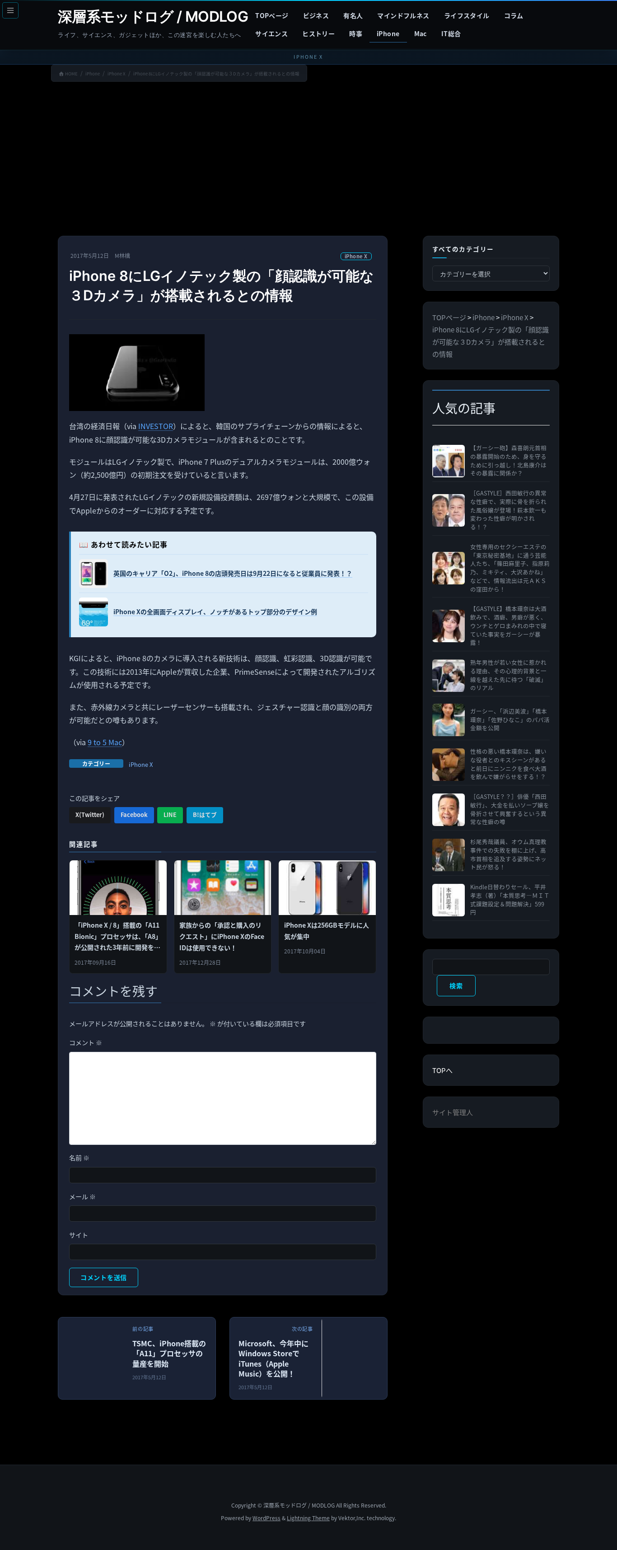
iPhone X (356, 256)
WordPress (266, 1518)
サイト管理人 (452, 1112)
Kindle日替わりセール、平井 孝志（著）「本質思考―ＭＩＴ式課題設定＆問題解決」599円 (510, 899)
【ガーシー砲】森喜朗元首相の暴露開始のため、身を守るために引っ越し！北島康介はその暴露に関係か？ (508, 460)
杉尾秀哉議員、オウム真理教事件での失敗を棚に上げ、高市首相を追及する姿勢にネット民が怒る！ (508, 854)
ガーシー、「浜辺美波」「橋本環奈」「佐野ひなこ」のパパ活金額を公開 (510, 720)
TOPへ (442, 1070)
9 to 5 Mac (105, 742)
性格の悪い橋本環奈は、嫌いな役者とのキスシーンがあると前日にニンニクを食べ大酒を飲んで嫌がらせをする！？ (508, 764)
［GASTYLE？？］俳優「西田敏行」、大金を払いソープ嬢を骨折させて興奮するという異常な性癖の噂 (509, 809)
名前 (79, 1157)
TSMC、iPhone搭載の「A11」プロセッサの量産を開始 (169, 1353)
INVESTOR (155, 425)
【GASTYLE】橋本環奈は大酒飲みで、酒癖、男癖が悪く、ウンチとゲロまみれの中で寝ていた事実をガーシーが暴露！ (508, 626)
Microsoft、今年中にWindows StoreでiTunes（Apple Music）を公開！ (273, 1358)
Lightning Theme (308, 1518)
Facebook (134, 814)
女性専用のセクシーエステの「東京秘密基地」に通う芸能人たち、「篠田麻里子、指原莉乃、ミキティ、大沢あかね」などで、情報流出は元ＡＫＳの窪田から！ (510, 568)
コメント (85, 1042)
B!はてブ (205, 814)
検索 (456, 985)
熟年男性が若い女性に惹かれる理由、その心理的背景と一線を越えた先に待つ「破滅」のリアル (508, 675)
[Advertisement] (308, 161)
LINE (170, 814)
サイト (78, 1234)
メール (82, 1196)
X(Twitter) (89, 814)
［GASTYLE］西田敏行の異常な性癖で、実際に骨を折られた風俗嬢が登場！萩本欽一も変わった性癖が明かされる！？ (508, 510)
